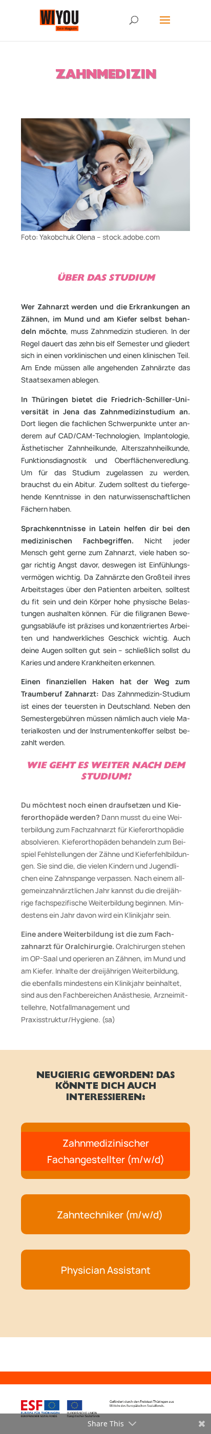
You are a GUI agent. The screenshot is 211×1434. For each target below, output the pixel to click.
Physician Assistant (106, 1270)
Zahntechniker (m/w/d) (110, 1214)
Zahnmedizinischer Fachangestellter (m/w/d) (105, 1151)
